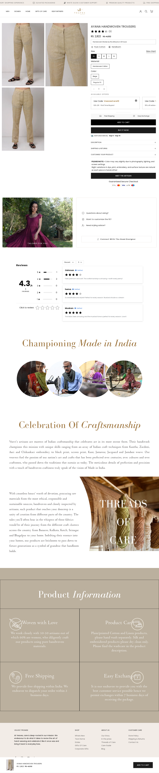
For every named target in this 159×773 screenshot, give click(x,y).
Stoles (77, 742)
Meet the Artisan (123, 175)
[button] (47, 272)
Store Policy (133, 735)
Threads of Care (108, 742)
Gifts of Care (41, 11)
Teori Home (80, 739)
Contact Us (133, 742)
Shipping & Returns (136, 739)
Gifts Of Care (80, 745)
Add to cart (123, 122)
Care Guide (106, 745)
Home (28, 11)
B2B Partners (57, 11)
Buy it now (123, 130)
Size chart (151, 51)
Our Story (105, 735)
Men (7, 11)
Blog (103, 749)
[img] (99, 31)
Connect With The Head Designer (118, 239)
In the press (106, 739)
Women (17, 11)
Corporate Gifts (81, 749)
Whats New (80, 735)
